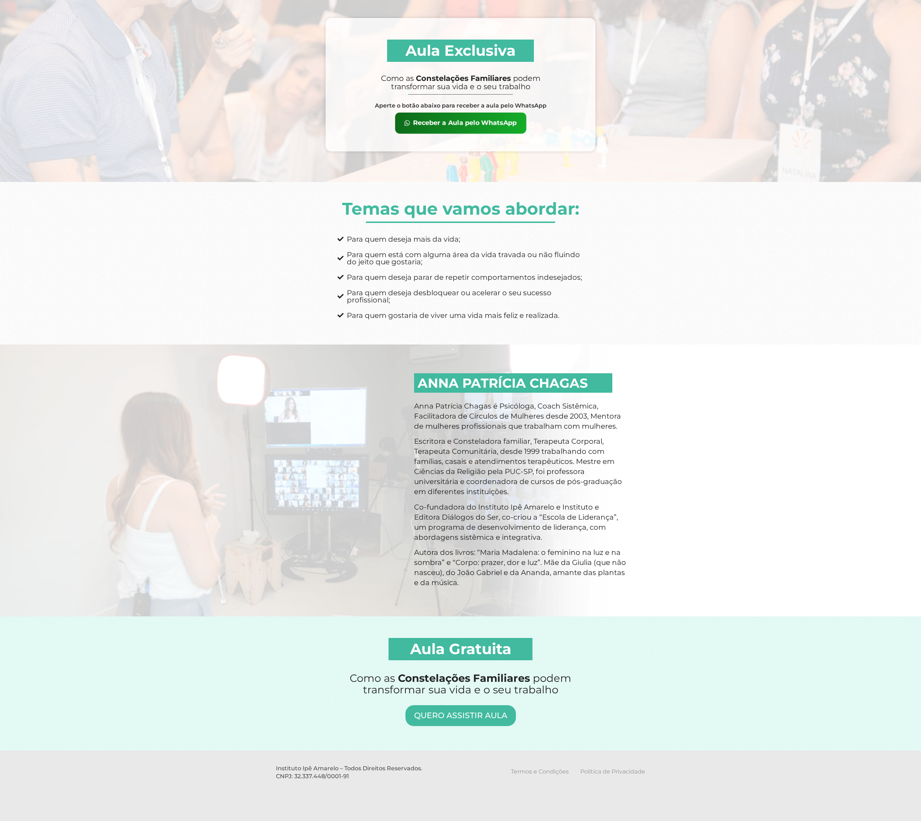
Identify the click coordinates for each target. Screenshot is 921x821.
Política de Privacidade (612, 771)
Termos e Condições (540, 771)
